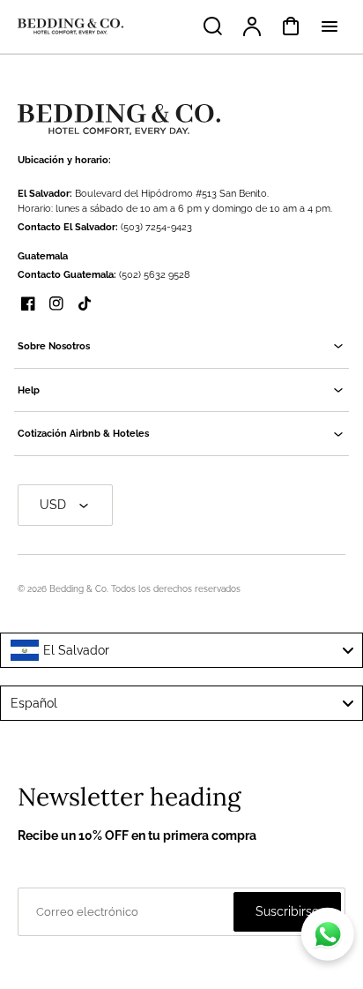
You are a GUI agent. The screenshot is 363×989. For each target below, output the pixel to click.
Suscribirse (287, 911)
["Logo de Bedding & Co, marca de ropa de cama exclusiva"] (119, 119)
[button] (181, 346)
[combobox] (181, 650)
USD (53, 505)
